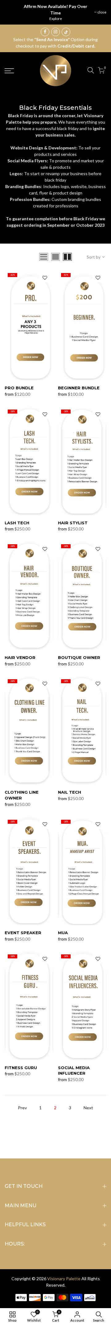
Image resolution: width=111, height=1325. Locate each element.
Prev (22, 1107)
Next (88, 1107)
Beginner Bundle (79, 387)
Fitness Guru (21, 1067)
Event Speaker (23, 932)
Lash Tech (17, 522)
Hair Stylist (73, 522)
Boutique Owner (79, 657)
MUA (63, 932)
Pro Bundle (19, 387)
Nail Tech (69, 792)
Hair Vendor (20, 657)
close (101, 12)
